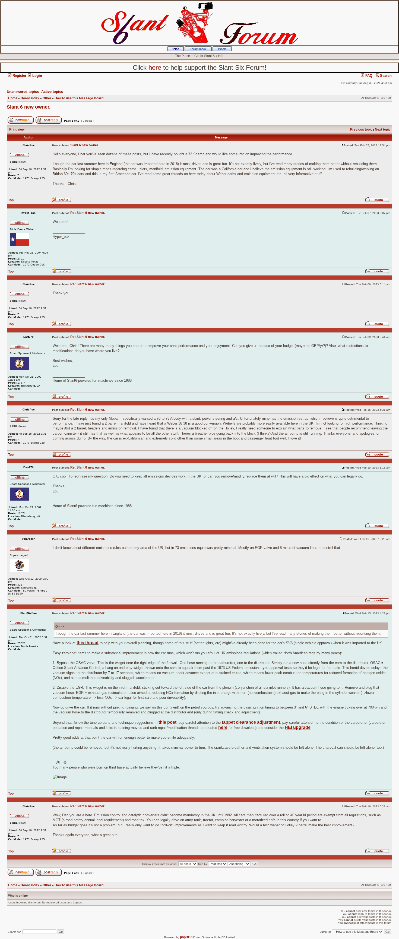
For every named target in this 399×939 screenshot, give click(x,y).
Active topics (52, 92)
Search (385, 76)
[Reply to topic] (49, 123)
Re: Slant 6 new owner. (87, 213)
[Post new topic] (21, 123)
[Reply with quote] (377, 201)
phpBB (185, 937)
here (222, 727)
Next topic (383, 129)
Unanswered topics (23, 92)
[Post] (342, 145)
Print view (16, 129)
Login (36, 76)
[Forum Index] (198, 50)
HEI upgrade (298, 727)
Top (11, 200)
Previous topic (361, 129)
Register (18, 76)
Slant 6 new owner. (28, 107)
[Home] (175, 50)
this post (167, 722)
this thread (88, 642)
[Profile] (222, 50)
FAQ (368, 76)
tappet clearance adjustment (251, 722)
